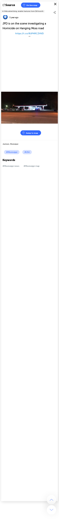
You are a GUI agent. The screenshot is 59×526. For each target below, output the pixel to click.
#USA (27, 152)
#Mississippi (11, 152)
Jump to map (32, 133)
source (10, 5)
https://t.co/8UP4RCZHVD (29, 33)
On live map (31, 5)
